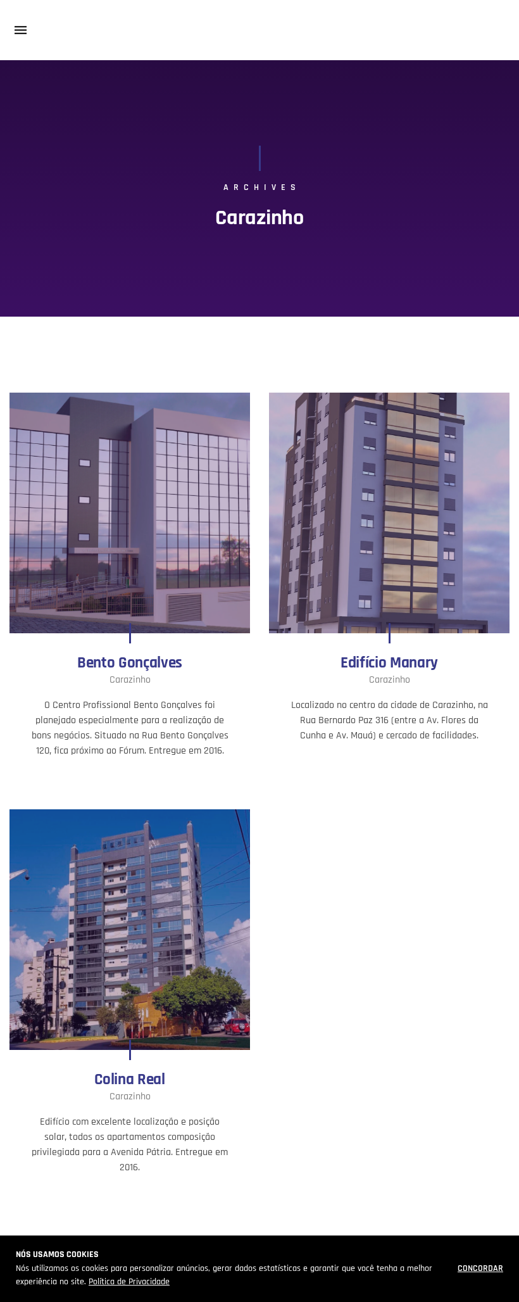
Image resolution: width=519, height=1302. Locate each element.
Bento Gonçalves (129, 663)
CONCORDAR (480, 1268)
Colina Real (129, 1080)
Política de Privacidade (129, 1281)
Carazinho (130, 679)
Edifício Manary (389, 663)
